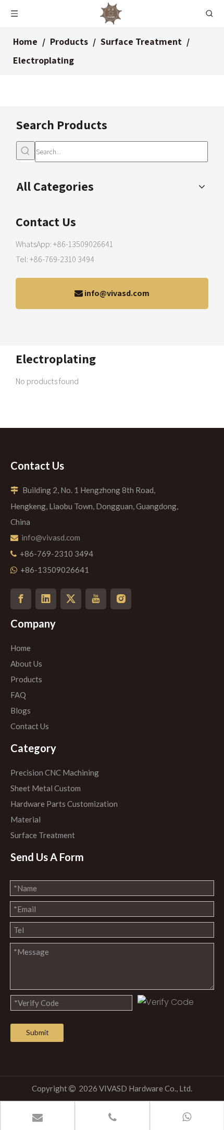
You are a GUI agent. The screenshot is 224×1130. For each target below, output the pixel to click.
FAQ (18, 694)
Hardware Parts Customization (64, 803)
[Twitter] (70, 598)
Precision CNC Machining (54, 772)
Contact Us (29, 726)
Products (26, 679)
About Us (26, 663)
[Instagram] (120, 598)
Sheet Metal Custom (45, 788)
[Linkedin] (45, 598)
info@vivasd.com (116, 293)
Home (20, 648)
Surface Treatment (42, 835)
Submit (37, 1032)
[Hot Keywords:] (25, 150)
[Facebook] (20, 598)
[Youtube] (95, 598)
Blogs (20, 710)
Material (25, 819)
